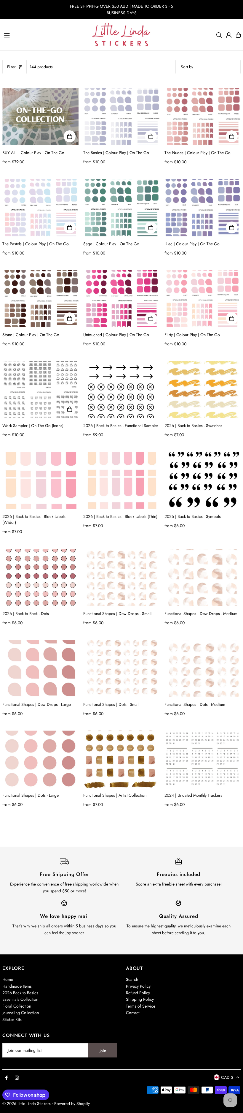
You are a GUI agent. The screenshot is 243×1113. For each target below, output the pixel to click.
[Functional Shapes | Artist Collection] (121, 759)
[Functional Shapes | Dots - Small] (121, 668)
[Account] (228, 35)
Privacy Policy (138, 986)
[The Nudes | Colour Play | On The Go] (202, 116)
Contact (132, 1013)
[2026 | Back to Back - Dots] (40, 577)
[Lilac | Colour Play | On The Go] (202, 207)
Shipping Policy (140, 999)
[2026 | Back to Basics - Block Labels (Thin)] (121, 480)
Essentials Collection (20, 999)
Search (132, 979)
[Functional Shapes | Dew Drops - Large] (40, 668)
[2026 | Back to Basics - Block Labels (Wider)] (40, 480)
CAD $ (227, 1077)
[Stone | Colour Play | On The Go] (40, 298)
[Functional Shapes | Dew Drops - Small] (121, 577)
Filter (11, 67)
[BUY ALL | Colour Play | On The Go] (40, 116)
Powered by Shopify (72, 1103)
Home (7, 979)
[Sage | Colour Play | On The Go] (121, 207)
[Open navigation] (45, 35)
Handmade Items (17, 986)
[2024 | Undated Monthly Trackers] (202, 759)
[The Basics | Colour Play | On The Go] (121, 116)
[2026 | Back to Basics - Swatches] (202, 389)
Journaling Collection (20, 1013)
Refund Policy (138, 993)
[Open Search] (219, 35)
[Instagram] (17, 1078)
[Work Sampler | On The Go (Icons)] (40, 389)
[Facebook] (6, 1078)
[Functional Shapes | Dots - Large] (40, 759)
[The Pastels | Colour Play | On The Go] (40, 207)
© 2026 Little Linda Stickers (26, 1103)
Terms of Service (140, 1006)
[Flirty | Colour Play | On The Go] (202, 298)
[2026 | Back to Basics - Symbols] (202, 480)
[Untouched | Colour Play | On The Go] (121, 298)
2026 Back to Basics (20, 993)
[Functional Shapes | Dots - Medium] (202, 668)
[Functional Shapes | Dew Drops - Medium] (202, 577)
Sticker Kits (12, 1019)
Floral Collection (16, 1006)
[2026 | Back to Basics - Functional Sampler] (121, 389)
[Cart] (238, 35)
